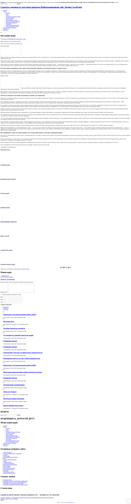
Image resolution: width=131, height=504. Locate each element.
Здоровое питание (10, 17)
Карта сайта (6, 28)
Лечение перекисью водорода (14, 328)
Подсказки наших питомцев (13, 398)
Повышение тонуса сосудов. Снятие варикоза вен (21, 358)
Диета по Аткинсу (10, 392)
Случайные (6, 309)
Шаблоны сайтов (5, 498)
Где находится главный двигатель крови (18, 335)
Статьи (5, 11)
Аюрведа (8, 13)
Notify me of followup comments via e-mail (11, 294)
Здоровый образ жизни (8, 463)
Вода (7, 14)
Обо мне (5, 30)
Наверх (2, 500)
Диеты (7, 15)
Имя (2, 297)
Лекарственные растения (12, 20)
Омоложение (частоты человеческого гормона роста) (23, 352)
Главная (5, 10)
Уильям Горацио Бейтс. (8, 472)
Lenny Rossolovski (7, 452)
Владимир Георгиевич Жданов (13, 16)
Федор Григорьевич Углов (12, 26)
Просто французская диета (13, 405)
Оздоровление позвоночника (14, 385)
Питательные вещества (11, 22)
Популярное (6, 307)
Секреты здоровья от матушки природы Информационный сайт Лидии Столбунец (41, 7)
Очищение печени (10, 341)
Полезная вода (5, 275)
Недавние (5, 308)
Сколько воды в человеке (7, 276)
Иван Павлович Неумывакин (13, 21)
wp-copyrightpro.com (70, 502)
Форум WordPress (14, 498)
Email (2, 299)
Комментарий (4, 292)
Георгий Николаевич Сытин (12, 25)
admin (24, 39)
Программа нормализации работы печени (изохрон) (22, 372)
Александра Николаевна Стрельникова (12, 453)
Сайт (2, 302)
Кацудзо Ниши (9, 19)
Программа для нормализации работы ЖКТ (19, 314)
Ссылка (23, 269)
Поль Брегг (8, 24)
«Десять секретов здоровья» (9, 27)
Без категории (6, 456)
